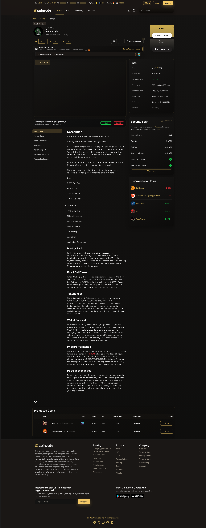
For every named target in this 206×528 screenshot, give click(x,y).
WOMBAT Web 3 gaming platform (148, 196)
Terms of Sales (145, 459)
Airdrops (119, 462)
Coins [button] (59, 10)
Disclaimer (143, 449)
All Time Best (98, 462)
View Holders (60, 54)
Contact (142, 466)
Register (168, 3)
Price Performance (41, 154)
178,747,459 (52, 3)
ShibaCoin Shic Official (60, 431)
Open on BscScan (45, 54)
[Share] (121, 41)
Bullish (106, 123)
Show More (151, 171)
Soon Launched (99, 468)
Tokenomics (38, 145)
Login (157, 3)
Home (35, 19)
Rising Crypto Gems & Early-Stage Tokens (102, 450)
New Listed (97, 458)
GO (41, 41)
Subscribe (84, 502)
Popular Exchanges (41, 159)
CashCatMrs (56, 423)
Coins (42, 19)
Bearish (118, 123)
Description (38, 131)
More (159, 129)
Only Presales (98, 465)
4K (137, 211)
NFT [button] (67, 10)
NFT (117, 452)
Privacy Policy (145, 455)
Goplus (157, 127)
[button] (134, 10)
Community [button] (78, 10)
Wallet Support (40, 150)
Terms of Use (144, 452)
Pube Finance (141, 219)
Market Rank (39, 136)
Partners (119, 469)
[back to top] (201, 523)
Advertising (144, 462)
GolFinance (140, 188)
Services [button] (91, 10)
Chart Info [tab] (44, 62)
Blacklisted (97, 472)
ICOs (118, 455)
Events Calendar (123, 459)
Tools (118, 466)
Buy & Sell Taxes (40, 140)
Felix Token (140, 203)
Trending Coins (99, 455)
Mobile (119, 473)
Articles (119, 449)
